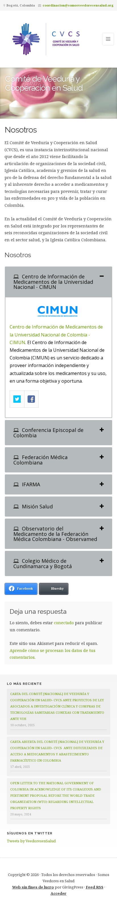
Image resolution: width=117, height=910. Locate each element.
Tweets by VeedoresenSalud (31, 840)
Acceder (58, 893)
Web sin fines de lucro (33, 887)
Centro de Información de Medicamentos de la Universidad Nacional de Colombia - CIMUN (56, 334)
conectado (64, 622)
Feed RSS (94, 887)
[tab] (58, 282)
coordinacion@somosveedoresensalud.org (78, 5)
